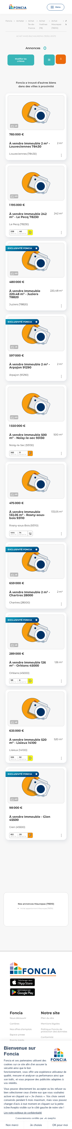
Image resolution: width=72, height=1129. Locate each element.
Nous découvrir (18, 1018)
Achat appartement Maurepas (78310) (36, 908)
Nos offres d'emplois (20, 1029)
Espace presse (17, 1034)
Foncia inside (17, 1040)
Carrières (14, 1023)
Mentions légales (50, 1023)
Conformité (47, 1037)
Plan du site (47, 1018)
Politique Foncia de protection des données (54, 1030)
